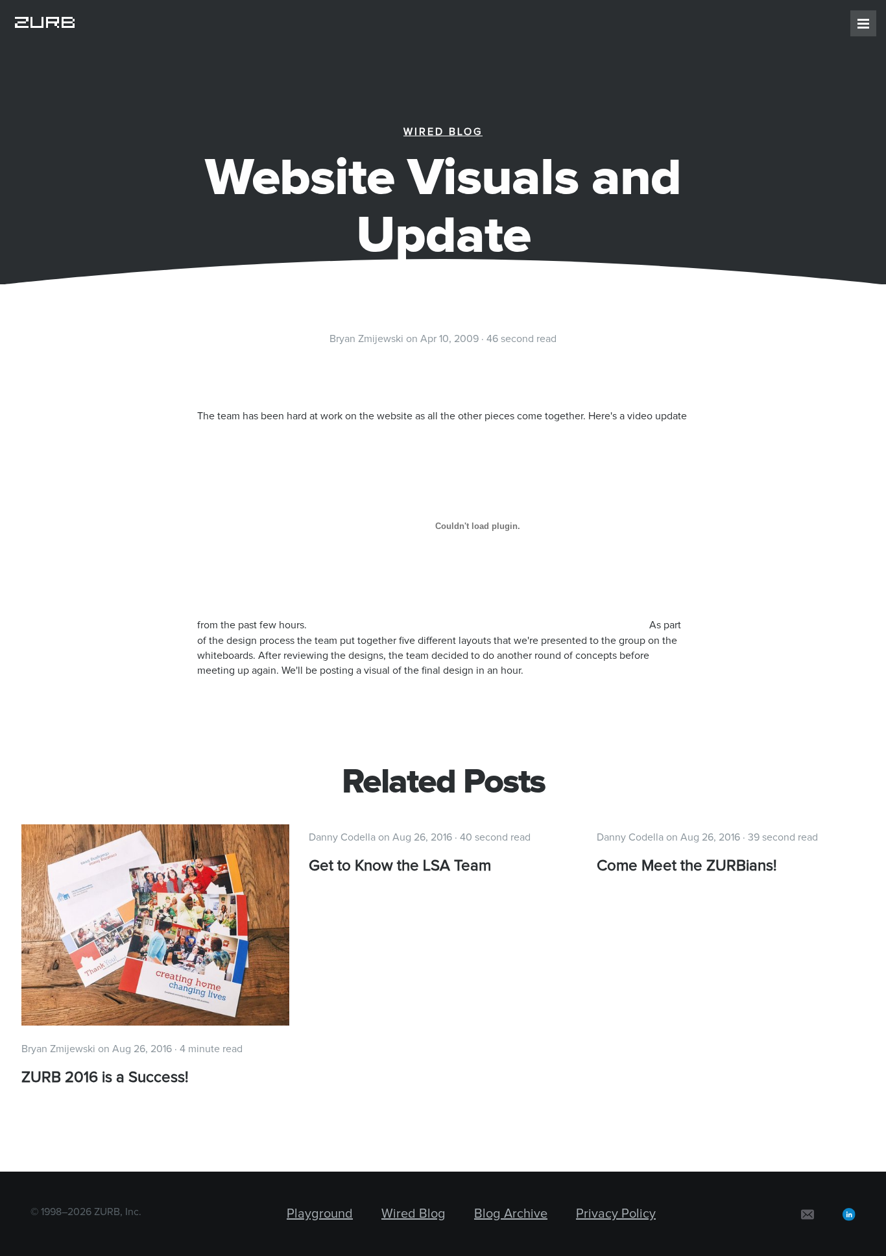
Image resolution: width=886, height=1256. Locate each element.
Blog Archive (510, 1213)
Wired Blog (443, 132)
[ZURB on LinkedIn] (849, 1213)
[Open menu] (863, 23)
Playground (320, 1213)
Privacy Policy (616, 1213)
